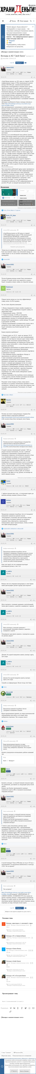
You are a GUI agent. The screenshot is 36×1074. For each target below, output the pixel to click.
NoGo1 (8, 925)
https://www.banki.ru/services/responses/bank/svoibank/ (18, 418)
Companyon (11, 942)
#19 (34, 859)
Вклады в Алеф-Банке (13, 961)
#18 (34, 806)
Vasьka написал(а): (8, 439)
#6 (34, 434)
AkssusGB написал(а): (9, 741)
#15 (34, 701)
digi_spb (10, 955)
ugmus (8, 963)
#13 (34, 651)
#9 (34, 543)
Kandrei (10, 969)
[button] (3, 21)
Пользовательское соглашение (22, 1056)
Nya (7, 950)
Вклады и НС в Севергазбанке (16, 936)
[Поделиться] (31, 77)
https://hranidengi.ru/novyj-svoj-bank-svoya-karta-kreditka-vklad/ (16, 104)
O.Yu (9, 984)
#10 (34, 580)
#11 (34, 600)
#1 (34, 77)
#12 (34, 619)
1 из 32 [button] (12, 63)
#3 (34, 274)
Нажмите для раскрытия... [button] (18, 247)
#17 (34, 779)
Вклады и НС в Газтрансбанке (16, 976)
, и (13, 528)
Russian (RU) (19, 1052)
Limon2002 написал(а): (9, 230)
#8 (34, 510)
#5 (34, 410)
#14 (34, 670)
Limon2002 (5, 58)
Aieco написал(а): (8, 811)
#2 (34, 225)
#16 (34, 736)
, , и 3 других (12, 210)
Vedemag (9, 937)
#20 (34, 881)
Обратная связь (6, 1056)
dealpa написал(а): (8, 548)
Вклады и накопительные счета (20, 925)
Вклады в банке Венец (13, 949)
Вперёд (18, 63)
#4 (34, 295)
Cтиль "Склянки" (6, 1052)
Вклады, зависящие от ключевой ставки (19, 923)
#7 (34, 489)
